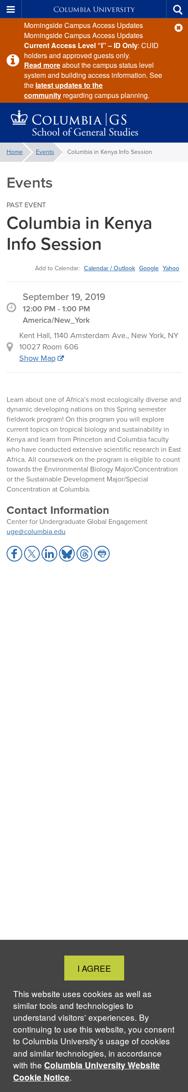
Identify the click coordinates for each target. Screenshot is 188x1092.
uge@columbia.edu (36, 532)
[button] (178, 28)
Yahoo (171, 268)
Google (149, 268)
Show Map (37, 358)
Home (15, 152)
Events (45, 152)
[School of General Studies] (94, 122)
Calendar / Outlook (109, 268)
